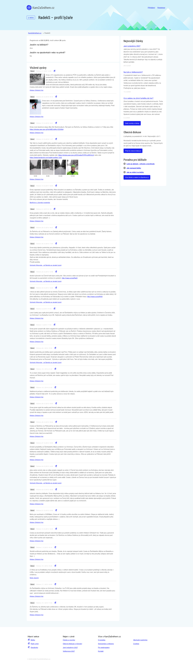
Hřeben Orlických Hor (36, 90)
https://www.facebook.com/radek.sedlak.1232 (46, 157)
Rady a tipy (35, 643)
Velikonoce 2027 (69, 651)
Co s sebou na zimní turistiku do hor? (138, 98)
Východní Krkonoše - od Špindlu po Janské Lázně (45, 265)
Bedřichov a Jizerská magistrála (40, 203)
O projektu (101, 640)
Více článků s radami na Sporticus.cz (137, 177)
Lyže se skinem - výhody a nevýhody (141, 164)
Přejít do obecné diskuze (133, 151)
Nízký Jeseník (34, 578)
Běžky (33, 640)
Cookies (136, 643)
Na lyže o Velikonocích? (133, 72)
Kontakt (100, 651)
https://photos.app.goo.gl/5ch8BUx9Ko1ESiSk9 (46, 129)
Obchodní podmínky (140, 640)
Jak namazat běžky (134, 168)
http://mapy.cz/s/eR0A (95, 296)
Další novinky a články (132, 123)
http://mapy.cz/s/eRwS (70, 278)
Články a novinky (69, 640)
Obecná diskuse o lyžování (72, 643)
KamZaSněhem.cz (40, 7)
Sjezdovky (34, 647)
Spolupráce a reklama (106, 643)
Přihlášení (151, 7)
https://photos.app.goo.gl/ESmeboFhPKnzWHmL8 (76, 155)
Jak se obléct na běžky (135, 172)
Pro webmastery (104, 647)
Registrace (161, 7)
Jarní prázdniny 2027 (132, 46)
